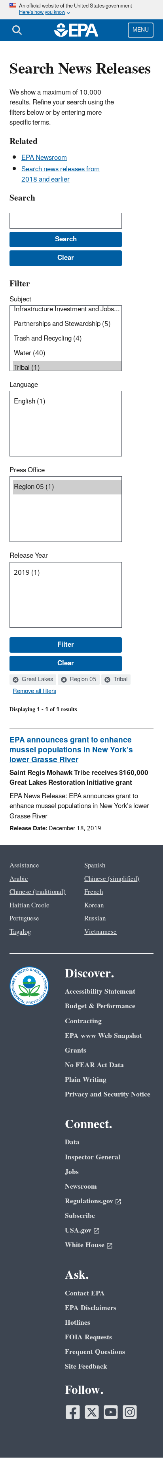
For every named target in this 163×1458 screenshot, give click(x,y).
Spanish (94, 865)
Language (23, 385)
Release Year (28, 555)
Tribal (119, 679)
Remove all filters (34, 691)
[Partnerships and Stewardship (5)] (67, 324)
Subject (20, 299)
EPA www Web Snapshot (103, 1036)
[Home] (76, 30)
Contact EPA (85, 1293)
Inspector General (92, 1157)
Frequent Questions (95, 1352)
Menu (141, 30)
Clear (65, 663)
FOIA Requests (88, 1337)
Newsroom (81, 1186)
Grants (75, 1050)
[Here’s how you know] (81, 9)
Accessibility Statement (100, 991)
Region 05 (82, 679)
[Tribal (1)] (67, 368)
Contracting (83, 1021)
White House (84, 1245)
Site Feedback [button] (86, 1366)
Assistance (24, 865)
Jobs (72, 1172)
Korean (94, 905)
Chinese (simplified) (111, 879)
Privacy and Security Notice (107, 1094)
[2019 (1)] (67, 573)
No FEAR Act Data (94, 1065)
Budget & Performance (100, 1006)
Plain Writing (85, 1080)
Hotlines (77, 1322)
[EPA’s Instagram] (130, 1412)
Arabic (18, 879)
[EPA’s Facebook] (73, 1412)
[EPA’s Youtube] (111, 1412)
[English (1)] (67, 401)
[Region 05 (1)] (67, 487)
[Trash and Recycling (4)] (67, 338)
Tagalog (20, 932)
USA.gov (78, 1230)
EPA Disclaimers (90, 1308)
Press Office (27, 470)
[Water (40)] (67, 353)
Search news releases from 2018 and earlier (60, 174)
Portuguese (24, 918)
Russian (95, 918)
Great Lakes (36, 679)
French (93, 892)
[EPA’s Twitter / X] (92, 1412)
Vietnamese (100, 932)
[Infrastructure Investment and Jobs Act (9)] (67, 309)
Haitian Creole (29, 905)
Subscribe (80, 1216)
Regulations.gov (89, 1201)
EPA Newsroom (44, 158)
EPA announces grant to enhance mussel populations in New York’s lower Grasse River (71, 750)
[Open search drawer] (17, 30)
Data (72, 1142)
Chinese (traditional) (37, 892)
